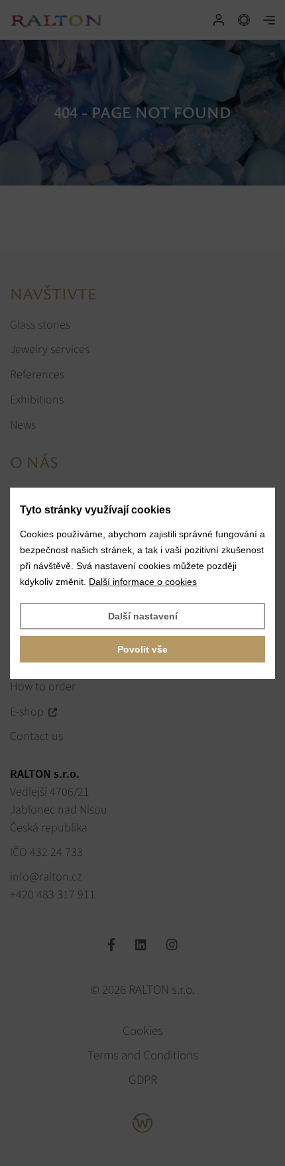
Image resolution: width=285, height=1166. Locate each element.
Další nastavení (143, 616)
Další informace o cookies (143, 581)
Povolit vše (142, 649)
